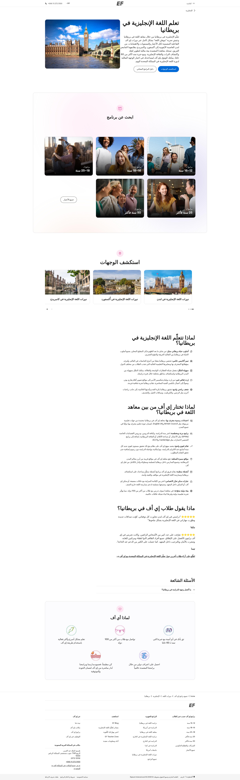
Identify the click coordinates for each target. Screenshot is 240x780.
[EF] (120, 4)
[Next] (47, 309)
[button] (190, 3)
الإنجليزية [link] (156, 696)
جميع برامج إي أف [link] (181, 696)
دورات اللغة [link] (167, 696)
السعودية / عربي (186, 777)
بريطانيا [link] (147, 696)
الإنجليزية (189, 11)
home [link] (193, 696)
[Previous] (52, 309)
